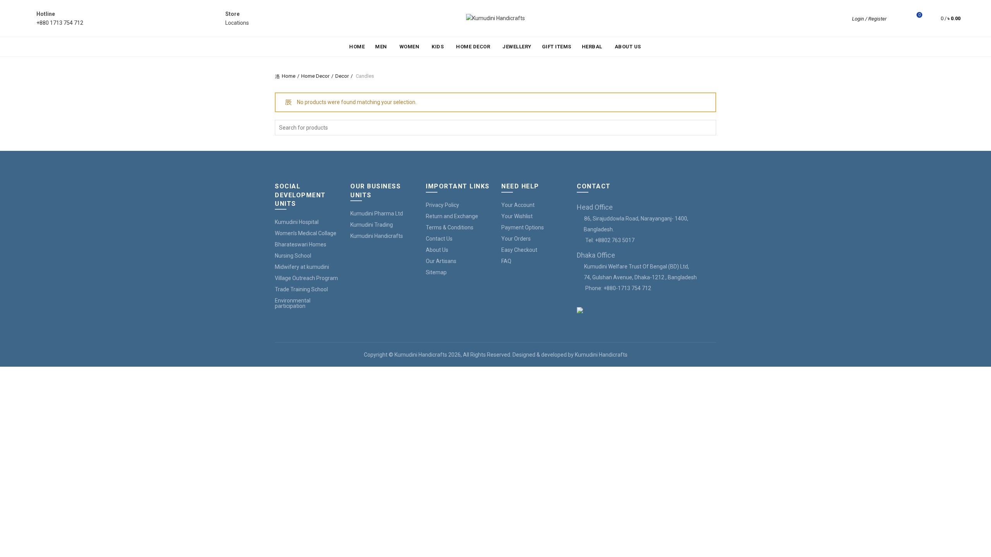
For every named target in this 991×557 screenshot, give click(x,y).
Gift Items (556, 47)
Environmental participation (292, 303)
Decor (342, 76)
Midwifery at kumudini (302, 267)
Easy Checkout (519, 250)
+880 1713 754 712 (59, 23)
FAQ (506, 261)
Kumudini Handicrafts (376, 236)
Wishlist (919, 15)
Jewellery (517, 47)
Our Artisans (441, 261)
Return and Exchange (452, 216)
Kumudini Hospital (297, 222)
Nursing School (293, 256)
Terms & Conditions (449, 227)
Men (381, 47)
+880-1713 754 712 (627, 288)
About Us (628, 47)
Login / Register (869, 19)
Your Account (518, 205)
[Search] (898, 18)
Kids (438, 47)
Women (409, 47)
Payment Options (522, 227)
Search (708, 127)
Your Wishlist (517, 216)
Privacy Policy (442, 205)
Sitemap (436, 272)
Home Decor (473, 47)
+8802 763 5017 (614, 240)
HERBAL (592, 47)
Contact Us (439, 239)
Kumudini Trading (371, 225)
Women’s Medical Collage (305, 233)
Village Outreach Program (306, 278)
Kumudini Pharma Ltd (376, 213)
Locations (237, 23)
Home (357, 47)
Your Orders (516, 239)
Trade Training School (301, 289)
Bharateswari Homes (300, 244)
